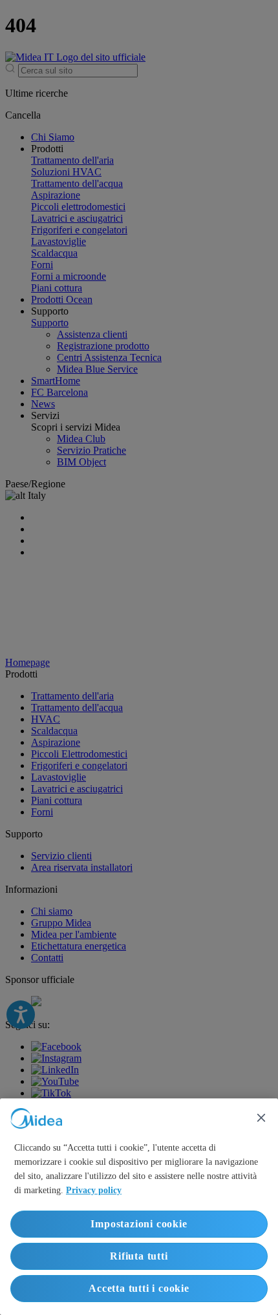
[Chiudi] (261, 1117)
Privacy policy (94, 1190)
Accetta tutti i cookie (139, 1288)
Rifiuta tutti (138, 1256)
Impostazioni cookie (139, 1223)
